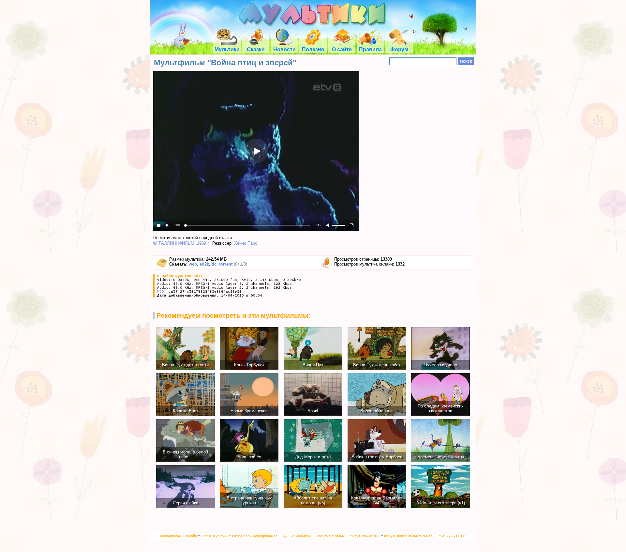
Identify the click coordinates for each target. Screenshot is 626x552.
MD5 (160, 292)
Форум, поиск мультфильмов (408, 536)
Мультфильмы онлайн (178, 536)
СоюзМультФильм (330, 536)
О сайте (342, 49)
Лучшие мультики (296, 536)
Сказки (256, 49)
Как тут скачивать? (364, 536)
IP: (451, 536)
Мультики (227, 49)
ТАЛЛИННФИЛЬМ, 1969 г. (184, 243)
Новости (284, 49)
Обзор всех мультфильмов (254, 536)
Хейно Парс (245, 243)
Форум (399, 49)
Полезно (313, 49)
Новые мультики (214, 536)
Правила (370, 49)
